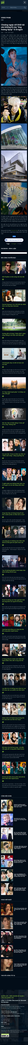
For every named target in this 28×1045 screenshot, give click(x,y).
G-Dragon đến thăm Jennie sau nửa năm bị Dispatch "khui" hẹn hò (20, 847)
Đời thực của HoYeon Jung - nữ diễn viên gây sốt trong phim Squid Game (13, 748)
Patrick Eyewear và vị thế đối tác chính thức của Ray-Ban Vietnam (14, 305)
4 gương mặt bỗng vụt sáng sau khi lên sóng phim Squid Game (13, 630)
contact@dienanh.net (5, 1028)
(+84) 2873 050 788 (5, 1020)
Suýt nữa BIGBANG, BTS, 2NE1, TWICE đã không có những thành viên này (20, 875)
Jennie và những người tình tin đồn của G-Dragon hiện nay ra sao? (20, 805)
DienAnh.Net (14, 230)
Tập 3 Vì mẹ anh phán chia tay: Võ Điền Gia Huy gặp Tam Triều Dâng (20, 923)
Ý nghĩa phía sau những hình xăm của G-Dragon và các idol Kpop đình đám (13, 484)
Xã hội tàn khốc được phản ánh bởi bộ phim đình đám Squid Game (13, 777)
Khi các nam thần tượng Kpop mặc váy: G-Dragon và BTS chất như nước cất (20, 833)
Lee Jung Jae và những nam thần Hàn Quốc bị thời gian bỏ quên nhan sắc (13, 541)
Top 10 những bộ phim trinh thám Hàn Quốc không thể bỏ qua (13, 571)
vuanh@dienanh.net (5, 1019)
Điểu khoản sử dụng (17, 996)
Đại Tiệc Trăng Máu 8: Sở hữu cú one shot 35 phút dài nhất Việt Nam (20, 951)
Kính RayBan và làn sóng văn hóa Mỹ (13, 277)
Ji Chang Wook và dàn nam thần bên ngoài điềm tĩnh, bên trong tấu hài (13, 659)
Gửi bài (14, 236)
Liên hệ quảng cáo (7, 998)
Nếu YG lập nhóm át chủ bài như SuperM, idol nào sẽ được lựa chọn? (20, 861)
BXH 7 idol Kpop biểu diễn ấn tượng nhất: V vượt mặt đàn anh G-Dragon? (20, 889)
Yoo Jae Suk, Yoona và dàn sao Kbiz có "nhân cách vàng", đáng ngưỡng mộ (13, 454)
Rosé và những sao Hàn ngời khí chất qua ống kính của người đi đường (13, 600)
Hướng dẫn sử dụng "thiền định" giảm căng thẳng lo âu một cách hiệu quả (14, 334)
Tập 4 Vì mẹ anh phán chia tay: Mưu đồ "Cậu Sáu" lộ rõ (20, 909)
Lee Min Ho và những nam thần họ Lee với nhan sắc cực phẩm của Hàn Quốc (14, 689)
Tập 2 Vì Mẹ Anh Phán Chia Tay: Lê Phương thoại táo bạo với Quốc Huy (20, 965)
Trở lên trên (3, 1043)
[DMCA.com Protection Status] (5, 1035)
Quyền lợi (4, 996)
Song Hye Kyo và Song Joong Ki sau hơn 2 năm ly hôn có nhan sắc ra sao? (13, 513)
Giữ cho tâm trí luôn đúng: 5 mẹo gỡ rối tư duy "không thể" (13, 423)
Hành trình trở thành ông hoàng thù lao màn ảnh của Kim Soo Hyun (13, 718)
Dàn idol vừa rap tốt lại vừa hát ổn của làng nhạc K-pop (20, 819)
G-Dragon (13, 243)
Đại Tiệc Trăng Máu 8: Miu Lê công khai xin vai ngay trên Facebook (20, 937)
